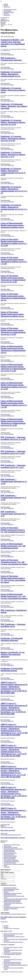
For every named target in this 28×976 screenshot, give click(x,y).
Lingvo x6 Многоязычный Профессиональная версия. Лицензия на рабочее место (12, 225)
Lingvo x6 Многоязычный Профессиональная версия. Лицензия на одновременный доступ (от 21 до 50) (13, 422)
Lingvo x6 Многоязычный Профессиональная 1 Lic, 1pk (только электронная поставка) (14, 596)
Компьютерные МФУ (9, 851)
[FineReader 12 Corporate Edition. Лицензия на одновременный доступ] (7, 68)
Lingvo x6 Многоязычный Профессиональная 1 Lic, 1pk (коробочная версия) (13, 546)
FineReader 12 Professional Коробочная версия (12, 669)
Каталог (6, 5)
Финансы (6, 13)
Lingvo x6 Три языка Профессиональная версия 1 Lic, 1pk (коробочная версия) (13, 530)
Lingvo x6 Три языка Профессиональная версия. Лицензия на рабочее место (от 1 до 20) (14, 260)
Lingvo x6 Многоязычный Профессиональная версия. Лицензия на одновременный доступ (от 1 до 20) (13, 367)
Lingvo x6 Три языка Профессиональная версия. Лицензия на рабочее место (12, 314)
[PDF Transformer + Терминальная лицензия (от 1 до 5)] (7, 508)
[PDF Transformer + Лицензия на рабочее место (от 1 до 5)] (7, 462)
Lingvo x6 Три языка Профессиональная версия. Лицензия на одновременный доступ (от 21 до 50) (13, 279)
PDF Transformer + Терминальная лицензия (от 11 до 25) (14, 481)
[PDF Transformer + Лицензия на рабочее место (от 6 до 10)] (7, 448)
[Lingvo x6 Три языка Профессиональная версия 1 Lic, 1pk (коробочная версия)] (7, 524)
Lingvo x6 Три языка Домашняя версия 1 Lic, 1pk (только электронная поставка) (14, 562)
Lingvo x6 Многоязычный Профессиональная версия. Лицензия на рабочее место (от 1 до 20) (14, 404)
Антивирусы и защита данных (12, 844)
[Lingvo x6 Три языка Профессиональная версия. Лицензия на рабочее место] (7, 308)
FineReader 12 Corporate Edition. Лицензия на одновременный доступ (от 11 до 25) (13, 172)
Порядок (3, 23)
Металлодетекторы (9, 854)
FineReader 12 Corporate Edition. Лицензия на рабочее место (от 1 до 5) (13, 154)
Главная (6, 4)
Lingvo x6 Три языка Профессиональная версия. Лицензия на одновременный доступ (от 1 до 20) (13, 331)
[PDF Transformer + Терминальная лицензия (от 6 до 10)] (7, 492)
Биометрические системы (10, 847)
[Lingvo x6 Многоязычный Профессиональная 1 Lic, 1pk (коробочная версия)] (7, 540)
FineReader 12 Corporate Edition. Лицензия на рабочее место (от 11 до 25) (13, 122)
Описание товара (5, 53)
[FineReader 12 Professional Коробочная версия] (7, 665)
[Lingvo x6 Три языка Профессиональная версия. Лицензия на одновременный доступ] (7, 290)
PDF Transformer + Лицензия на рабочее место (13, 625)
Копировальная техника (10, 853)
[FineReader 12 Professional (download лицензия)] (7, 635)
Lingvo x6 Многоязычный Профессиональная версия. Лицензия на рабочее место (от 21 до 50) (14, 386)
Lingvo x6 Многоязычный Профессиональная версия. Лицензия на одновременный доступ (13, 349)
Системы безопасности (10, 862)
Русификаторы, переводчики (11, 861)
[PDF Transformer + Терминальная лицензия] (7, 54)
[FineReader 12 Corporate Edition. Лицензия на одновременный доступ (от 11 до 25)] (7, 165)
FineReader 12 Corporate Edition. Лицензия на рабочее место (13, 90)
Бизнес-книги (7, 846)
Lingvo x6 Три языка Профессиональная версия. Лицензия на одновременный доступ (13, 297)
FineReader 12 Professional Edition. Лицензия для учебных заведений (14, 106)
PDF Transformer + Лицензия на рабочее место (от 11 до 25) (13, 438)
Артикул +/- (4, 19)
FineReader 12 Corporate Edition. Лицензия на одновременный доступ (11, 74)
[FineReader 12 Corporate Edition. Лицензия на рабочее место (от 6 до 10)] (7, 133)
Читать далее (4, 833)
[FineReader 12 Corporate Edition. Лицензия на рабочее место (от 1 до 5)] (7, 149)
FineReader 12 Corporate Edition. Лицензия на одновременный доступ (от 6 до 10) (14, 190)
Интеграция (7, 15)
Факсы (5, 865)
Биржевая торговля (9, 12)
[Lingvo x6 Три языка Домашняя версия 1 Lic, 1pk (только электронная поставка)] (7, 556)
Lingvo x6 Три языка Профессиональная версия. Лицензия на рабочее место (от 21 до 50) (14, 242)
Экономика (7, 867)
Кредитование (7, 10)
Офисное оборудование (10, 857)
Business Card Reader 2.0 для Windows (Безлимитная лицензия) (12, 654)
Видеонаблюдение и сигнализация (13, 848)
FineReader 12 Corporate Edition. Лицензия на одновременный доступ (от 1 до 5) (14, 208)
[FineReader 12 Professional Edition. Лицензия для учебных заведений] (7, 101)
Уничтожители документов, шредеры (14, 864)
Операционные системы (10, 855)
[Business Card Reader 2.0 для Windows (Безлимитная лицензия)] (7, 649)
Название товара (5, 20)
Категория (3, 21)
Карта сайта (7, 6)
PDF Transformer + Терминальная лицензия (11, 59)
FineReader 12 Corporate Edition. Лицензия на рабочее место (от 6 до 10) (13, 138)
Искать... (3, 871)
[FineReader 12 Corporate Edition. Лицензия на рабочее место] (7, 84)
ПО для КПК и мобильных (11, 860)
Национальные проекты (10, 9)
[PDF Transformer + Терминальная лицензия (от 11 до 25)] (7, 476)
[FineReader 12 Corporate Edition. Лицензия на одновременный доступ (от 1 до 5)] (7, 201)
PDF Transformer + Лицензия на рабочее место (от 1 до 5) (13, 466)
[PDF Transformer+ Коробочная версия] (7, 607)
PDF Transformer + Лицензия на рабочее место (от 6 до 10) (13, 452)
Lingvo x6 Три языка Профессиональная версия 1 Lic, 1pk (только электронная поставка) (13, 579)
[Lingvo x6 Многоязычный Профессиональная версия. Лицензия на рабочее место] (7, 220)
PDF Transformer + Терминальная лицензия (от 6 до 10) (13, 497)
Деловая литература (9, 850)
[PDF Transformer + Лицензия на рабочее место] (7, 621)
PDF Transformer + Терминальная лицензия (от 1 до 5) (13, 514)
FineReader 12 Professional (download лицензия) (12, 639)
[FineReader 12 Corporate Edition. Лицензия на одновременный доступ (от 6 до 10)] (7, 183)
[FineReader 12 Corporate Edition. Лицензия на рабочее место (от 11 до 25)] (7, 117)
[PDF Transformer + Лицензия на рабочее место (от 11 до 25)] (7, 434)
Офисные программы (9, 858)
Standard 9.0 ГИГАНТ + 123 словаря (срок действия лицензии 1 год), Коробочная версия (13, 43)
